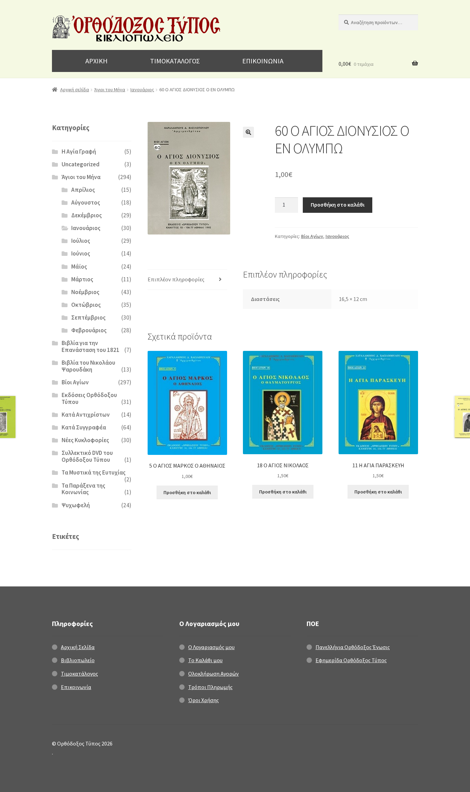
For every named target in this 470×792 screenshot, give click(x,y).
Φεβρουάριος (89, 330)
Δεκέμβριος (86, 215)
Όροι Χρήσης (203, 700)
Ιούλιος (80, 240)
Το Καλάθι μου (205, 660)
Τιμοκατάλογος (79, 673)
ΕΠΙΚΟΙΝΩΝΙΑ (263, 60)
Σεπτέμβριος (88, 317)
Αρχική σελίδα (74, 89)
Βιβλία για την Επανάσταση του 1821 (90, 346)
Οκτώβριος (86, 305)
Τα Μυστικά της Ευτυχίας (94, 472)
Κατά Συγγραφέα (84, 427)
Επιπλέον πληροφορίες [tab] (176, 279)
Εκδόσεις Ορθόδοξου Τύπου (89, 398)
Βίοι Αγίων (312, 236)
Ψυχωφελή (76, 505)
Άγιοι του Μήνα (109, 89)
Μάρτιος (82, 279)
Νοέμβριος (85, 292)
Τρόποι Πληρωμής (210, 687)
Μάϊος (79, 266)
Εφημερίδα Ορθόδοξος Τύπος (351, 660)
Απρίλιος (83, 190)
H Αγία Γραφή (79, 151)
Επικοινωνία (76, 687)
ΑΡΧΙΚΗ (96, 60)
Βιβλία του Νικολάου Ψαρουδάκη (88, 366)
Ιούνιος (80, 253)
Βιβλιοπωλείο (78, 660)
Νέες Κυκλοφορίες (85, 440)
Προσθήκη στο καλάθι (337, 204)
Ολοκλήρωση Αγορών (213, 673)
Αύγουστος (85, 202)
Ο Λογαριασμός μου (211, 647)
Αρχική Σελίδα (78, 647)
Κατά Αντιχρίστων (86, 414)
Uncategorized (80, 164)
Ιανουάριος (142, 89)
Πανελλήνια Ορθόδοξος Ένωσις (353, 647)
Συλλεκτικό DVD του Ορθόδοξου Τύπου (87, 456)
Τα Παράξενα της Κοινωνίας (83, 489)
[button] (248, 132)
